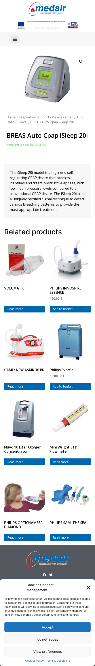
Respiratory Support (34, 117)
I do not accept (48, 639)
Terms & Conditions (58, 660)
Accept (47, 627)
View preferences (47, 651)
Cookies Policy (34, 660)
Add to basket (63, 309)
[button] (88, 587)
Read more (15, 309)
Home (11, 117)
